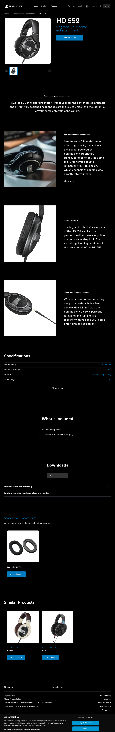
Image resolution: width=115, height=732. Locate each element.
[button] (91, 6)
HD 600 (45, 651)
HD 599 (10, 651)
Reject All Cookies (86, 723)
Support (54, 6)
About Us (107, 699)
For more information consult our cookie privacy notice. (22, 729)
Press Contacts (104, 706)
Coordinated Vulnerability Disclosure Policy (21, 706)
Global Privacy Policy (12, 699)
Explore (44, 6)
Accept (85, 729)
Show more (69, 181)
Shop (36, 6)
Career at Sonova (104, 703)
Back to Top (57, 687)
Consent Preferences (85, 717)
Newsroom (106, 710)
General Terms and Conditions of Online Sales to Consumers (28, 703)
